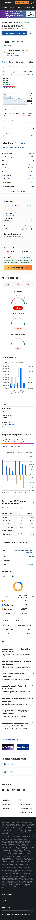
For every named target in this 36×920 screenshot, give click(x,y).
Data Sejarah (26, 67)
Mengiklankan (6, 804)
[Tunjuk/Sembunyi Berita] (13, 72)
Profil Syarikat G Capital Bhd (15, 542)
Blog (21, 800)
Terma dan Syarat (7, 894)
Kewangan (20, 62)
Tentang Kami (6, 800)
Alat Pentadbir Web (26, 812)
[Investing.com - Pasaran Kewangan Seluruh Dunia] (9, 2)
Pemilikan (17, 67)
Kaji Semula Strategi (13, 55)
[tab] (7, 284)
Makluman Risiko (7, 907)
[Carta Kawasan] (6, 72)
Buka (21, 534)
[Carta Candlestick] (3, 72)
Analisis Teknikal (10, 278)
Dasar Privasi (5, 901)
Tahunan (5, 446)
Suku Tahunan (15, 446)
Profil (10, 67)
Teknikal (29, 62)
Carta (11, 62)
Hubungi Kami (6, 808)
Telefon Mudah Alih (26, 804)
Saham (4, 7)
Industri (31, 556)
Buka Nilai (29, 122)
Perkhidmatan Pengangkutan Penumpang (24, 551)
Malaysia (27, 7)
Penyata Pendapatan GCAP (15, 434)
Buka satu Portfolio (26, 808)
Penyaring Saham (15, 7)
